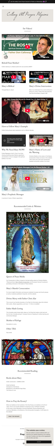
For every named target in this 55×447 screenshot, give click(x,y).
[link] (27, 15)
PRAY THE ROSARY (14, 416)
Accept (39, 441)
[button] (3, 6)
